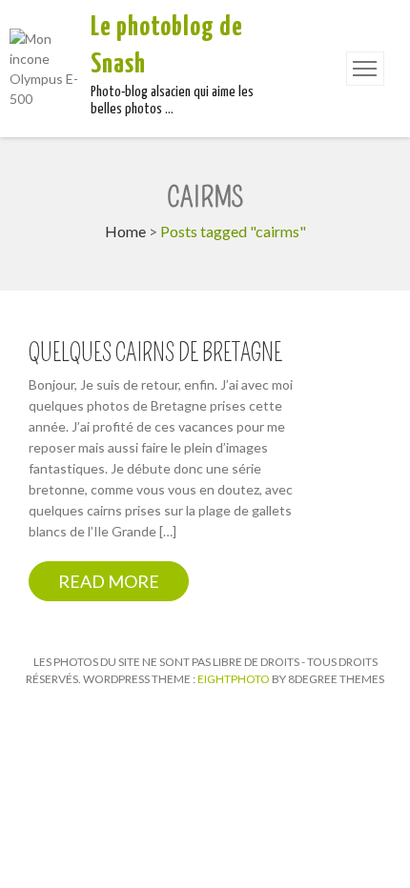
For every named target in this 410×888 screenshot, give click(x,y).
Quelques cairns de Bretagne (155, 353)
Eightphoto (234, 679)
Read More (108, 581)
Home (125, 231)
